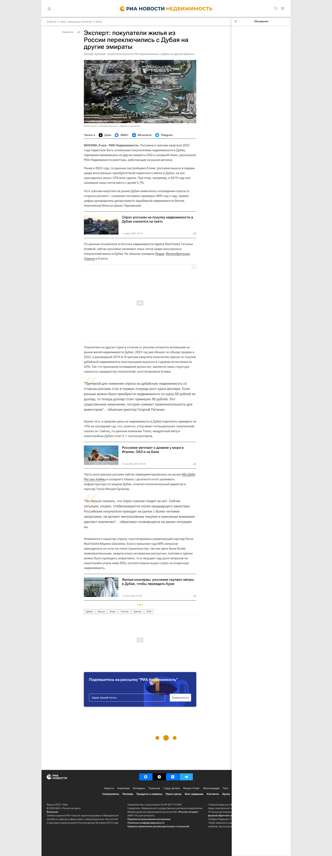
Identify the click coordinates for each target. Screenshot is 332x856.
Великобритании (178, 253)
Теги (225, 788)
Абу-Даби (188, 474)
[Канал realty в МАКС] (145, 776)
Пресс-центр (173, 794)
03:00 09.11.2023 (56, 21)
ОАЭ (148, 611)
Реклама (127, 794)
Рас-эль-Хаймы (95, 479)
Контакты (213, 794)
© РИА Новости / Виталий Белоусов (101, 126)
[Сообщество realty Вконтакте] (172, 776)
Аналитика (123, 788)
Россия (125, 611)
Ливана (89, 258)
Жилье (101, 611)
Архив (226, 794)
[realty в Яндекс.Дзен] (159, 776)
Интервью (139, 788)
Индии (159, 253)
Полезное (154, 788)
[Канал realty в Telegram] (186, 776)
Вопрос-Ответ (191, 788)
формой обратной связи (222, 815)
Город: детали (171, 788)
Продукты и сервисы (149, 794)
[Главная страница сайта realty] (166, 8)
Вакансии (52, 811)
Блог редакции (194, 794)
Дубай (89, 611)
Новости (109, 788)
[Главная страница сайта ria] (140, 8)
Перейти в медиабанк (130, 126)
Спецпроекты (110, 794)
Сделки (137, 611)
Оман (113, 611)
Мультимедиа (211, 788)
